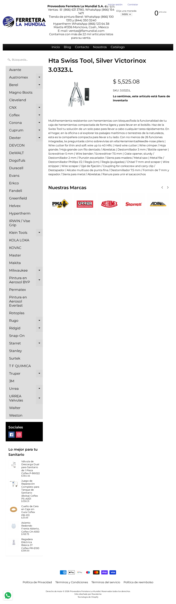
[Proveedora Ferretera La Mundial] (24, 21)
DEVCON (17, 145)
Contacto (82, 47)
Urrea (26, 389)
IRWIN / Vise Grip (19, 223)
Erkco (14, 183)
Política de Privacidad (37, 582)
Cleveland (17, 100)
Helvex (15, 206)
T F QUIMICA (20, 366)
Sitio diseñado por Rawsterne (88, 594)
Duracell (16, 168)
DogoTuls (17, 160)
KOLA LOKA (19, 240)
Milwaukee (26, 271)
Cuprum (26, 131)
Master (15, 255)
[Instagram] (19, 435)
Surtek (14, 358)
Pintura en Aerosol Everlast (18, 301)
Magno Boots (20, 92)
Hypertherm (19, 213)
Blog (67, 47)
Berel (26, 86)
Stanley (15, 351)
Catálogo (118, 47)
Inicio (56, 47)
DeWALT (16, 153)
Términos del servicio (105, 582)
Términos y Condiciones (71, 582)
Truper (26, 374)
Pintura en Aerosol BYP (26, 280)
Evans (14, 176)
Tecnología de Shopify (88, 597)
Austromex (26, 78)
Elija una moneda (126, 11)
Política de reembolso (138, 582)
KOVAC (15, 248)
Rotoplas (16, 313)
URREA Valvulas (26, 398)
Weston (16, 415)
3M (11, 381)
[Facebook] (11, 435)
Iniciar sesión (115, 5)
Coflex (26, 116)
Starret (26, 344)
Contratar (133, 5)
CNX (26, 108)
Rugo (26, 321)
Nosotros (100, 47)
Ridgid (26, 329)
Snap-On (17, 336)
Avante (15, 70)
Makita (15, 263)
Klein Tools (26, 233)
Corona (26, 123)
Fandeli (15, 191)
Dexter (26, 139)
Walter (14, 408)
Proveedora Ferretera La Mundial (85, 591)
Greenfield (18, 198)
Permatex (17, 290)
